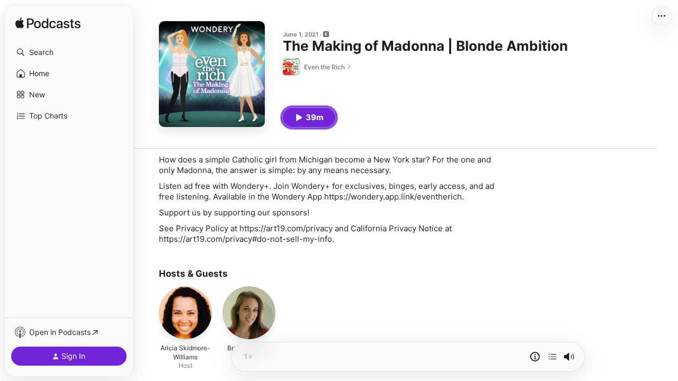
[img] (48, 24)
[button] (69, 52)
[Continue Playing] (552, 356)
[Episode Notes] (535, 356)
